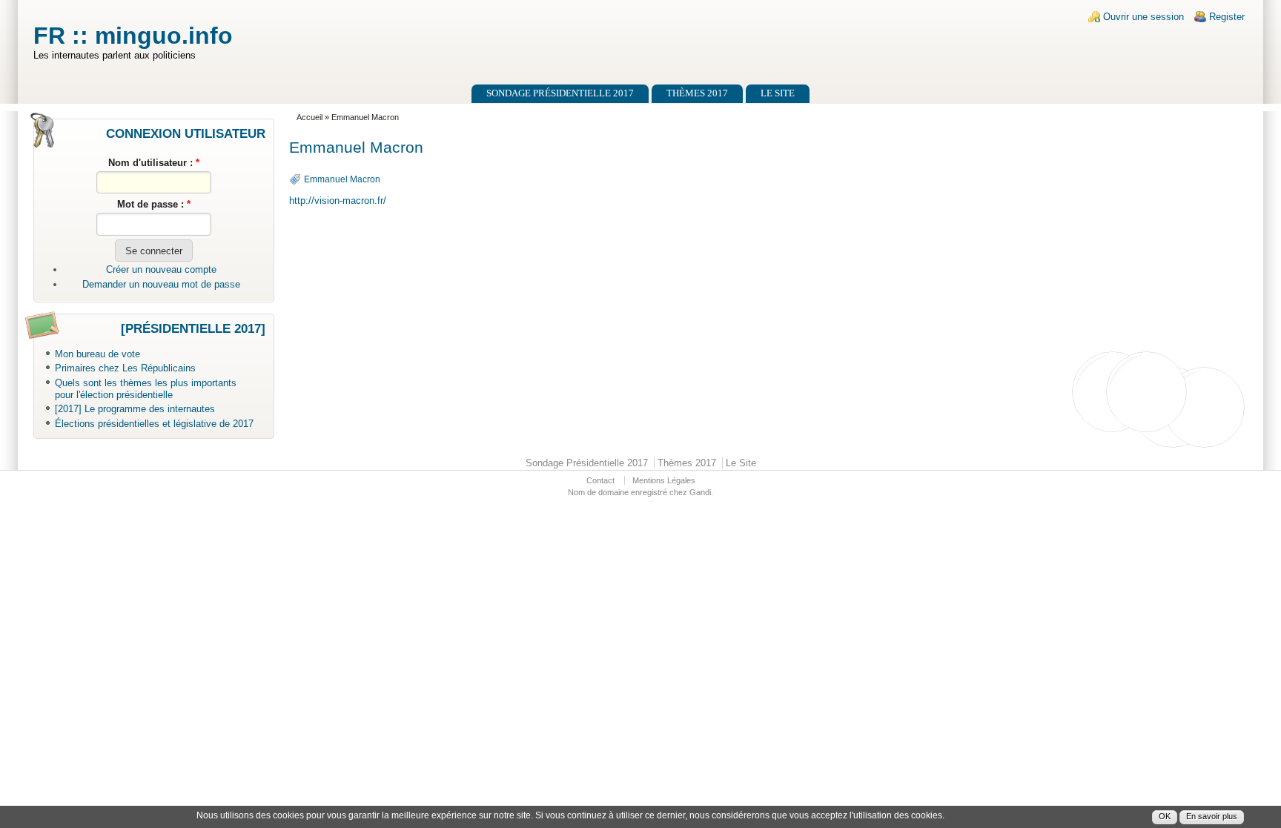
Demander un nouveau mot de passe (161, 284)
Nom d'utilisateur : (153, 162)
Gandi (700, 492)
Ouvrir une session (1143, 16)
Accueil (309, 117)
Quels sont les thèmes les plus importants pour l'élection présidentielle (145, 389)
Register (1227, 16)
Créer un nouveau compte (161, 269)
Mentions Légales (663, 480)
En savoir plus (1211, 816)
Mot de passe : (154, 204)
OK (1165, 816)
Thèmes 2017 (697, 93)
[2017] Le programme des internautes (135, 408)
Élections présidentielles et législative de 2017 (154, 423)
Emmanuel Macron (342, 179)
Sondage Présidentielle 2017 (560, 93)
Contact (600, 480)
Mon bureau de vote (97, 354)
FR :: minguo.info (133, 35)
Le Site (778, 93)
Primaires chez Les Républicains (125, 368)
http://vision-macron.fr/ (337, 200)
